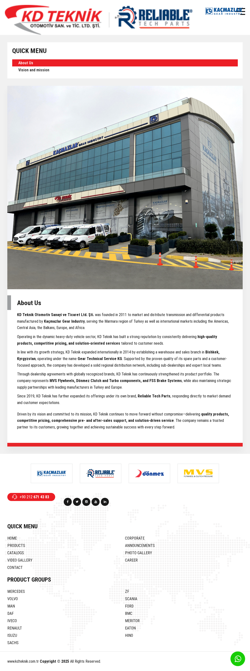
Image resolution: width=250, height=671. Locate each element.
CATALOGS (15, 553)
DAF (10, 613)
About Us (25, 63)
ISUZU (12, 635)
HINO (129, 635)
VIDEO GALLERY (19, 560)
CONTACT (15, 567)
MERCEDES (16, 591)
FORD (129, 606)
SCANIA (131, 598)
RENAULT (14, 628)
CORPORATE (135, 538)
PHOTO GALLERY (138, 553)
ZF (127, 591)
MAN (11, 606)
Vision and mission (33, 70)
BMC (128, 613)
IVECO (12, 620)
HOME (12, 538)
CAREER (131, 560)
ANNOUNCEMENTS (140, 545)
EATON (130, 628)
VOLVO (12, 598)
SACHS (13, 642)
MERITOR (132, 620)
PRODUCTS (16, 545)
